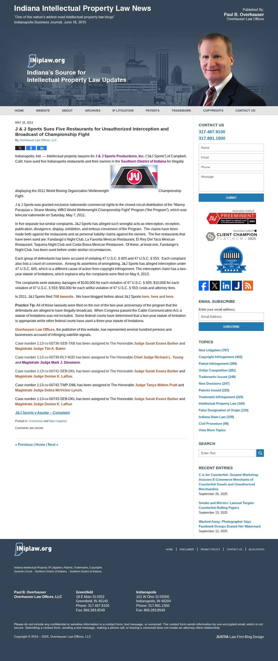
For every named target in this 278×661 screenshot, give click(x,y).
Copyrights (213, 110)
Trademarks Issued (217, 377)
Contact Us (245, 110)
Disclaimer (187, 549)
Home (19, 110)
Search (260, 453)
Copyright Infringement (220, 357)
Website (43, 110)
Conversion (36, 421)
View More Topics (212, 430)
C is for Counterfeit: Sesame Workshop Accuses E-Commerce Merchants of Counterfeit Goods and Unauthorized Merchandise (228, 482)
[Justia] (236, 286)
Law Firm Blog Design (240, 637)
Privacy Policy (210, 549)
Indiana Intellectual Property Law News (82, 14)
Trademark (181, 110)
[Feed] (247, 286)
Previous (24, 444)
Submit (231, 197)
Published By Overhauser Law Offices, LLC (244, 14)
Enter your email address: (217, 309)
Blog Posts (256, 549)
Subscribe (231, 326)
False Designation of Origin (223, 410)
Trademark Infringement (221, 397)
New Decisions (214, 383)
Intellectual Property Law (222, 403)
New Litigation (58, 421)
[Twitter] (214, 286)
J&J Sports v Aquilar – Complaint (42, 413)
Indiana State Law (216, 417)
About (67, 110)
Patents (152, 110)
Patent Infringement (218, 363)
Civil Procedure (214, 423)
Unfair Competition (217, 370)
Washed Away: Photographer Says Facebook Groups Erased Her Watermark (230, 524)
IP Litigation (123, 110)
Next (53, 444)
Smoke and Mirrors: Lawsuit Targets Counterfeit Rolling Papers (226, 505)
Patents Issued (214, 390)
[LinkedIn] (225, 286)
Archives (92, 110)
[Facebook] (203, 286)
